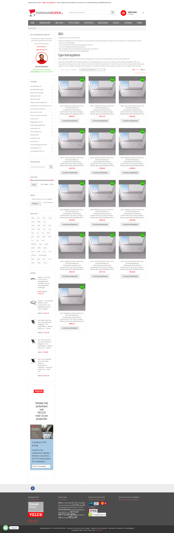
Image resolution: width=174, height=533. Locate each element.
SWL (50, 259)
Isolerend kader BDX (36, 109)
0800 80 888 (91, 2)
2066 (38, 225)
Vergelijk (34, 204)
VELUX (45, 263)
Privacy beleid (32, 522)
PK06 (32, 252)
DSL (38, 233)
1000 (49, 218)
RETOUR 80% (42, 255)
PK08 (38, 252)
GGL (37, 240)
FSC (32, 240)
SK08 (38, 259)
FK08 (49, 237)
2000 (32, 225)
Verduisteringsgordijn (36, 145)
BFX (44, 225)
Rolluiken (33, 135)
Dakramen (33, 99)
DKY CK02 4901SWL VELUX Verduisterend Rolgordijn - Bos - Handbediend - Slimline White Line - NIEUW (45, 344)
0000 (32, 218)
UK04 (32, 263)
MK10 (45, 248)
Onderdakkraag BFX (36, 125)
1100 (44, 222)
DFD (44, 229)
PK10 (44, 252)
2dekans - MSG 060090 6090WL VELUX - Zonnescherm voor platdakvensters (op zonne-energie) (45, 305)
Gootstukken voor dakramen (39, 106)
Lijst (144, 69)
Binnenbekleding (35, 89)
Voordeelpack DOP (36, 151)
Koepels (32, 119)
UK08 (38, 263)
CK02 (49, 225)
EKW (32, 237)
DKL (50, 229)
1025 (32, 222)
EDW (48, 233)
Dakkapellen (34, 96)
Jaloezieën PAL (34, 112)
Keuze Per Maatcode (36, 115)
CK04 (32, 229)
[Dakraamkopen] (46, 12)
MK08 (39, 248)
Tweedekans (34, 138)
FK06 (43, 237)
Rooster (137, 69)
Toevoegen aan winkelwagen (69, 121)
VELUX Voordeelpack (40, 466)
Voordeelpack (34, 148)
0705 (44, 218)
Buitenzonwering (35, 93)
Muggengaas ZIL (35, 122)
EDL (43, 233)
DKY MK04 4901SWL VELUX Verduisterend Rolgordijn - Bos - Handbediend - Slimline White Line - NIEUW (45, 324)
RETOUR (33, 255)
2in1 (38, 218)
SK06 (32, 259)
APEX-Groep (99, 530)
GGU (43, 240)
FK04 (38, 237)
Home (30, 28)
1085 (38, 222)
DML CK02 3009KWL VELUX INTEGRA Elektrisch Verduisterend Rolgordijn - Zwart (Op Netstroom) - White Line (45, 365)
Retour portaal (33, 520)
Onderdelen (34, 128)
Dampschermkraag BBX (37, 102)
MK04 (46, 244)
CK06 (38, 229)
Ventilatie (33, 141)
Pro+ (50, 252)
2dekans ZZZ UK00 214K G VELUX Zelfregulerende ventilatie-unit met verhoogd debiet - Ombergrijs (44, 282)
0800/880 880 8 (103, 2)
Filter (33, 185)
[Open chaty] (5, 527)
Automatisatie (34, 86)
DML (32, 233)
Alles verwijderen (48, 202)
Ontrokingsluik (34, 132)
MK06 (32, 248)
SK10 (44, 259)
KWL (40, 244)
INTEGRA (33, 244)
